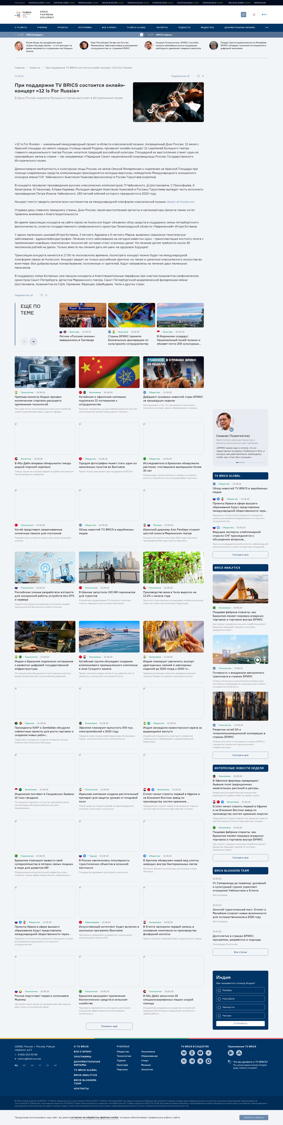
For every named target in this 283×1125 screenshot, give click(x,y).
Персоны (122, 1069)
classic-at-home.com (180, 201)
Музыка (146, 1064)
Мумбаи (227, 990)
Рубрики (123, 1046)
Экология (147, 1069)
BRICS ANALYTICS (85, 1075)
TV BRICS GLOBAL (85, 1070)
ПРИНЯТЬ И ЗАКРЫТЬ (254, 1117)
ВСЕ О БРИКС (82, 1051)
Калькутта (228, 1007)
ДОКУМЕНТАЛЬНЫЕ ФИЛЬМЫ (87, 1063)
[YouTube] (200, 1053)
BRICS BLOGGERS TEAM (85, 1082)
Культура (122, 1064)
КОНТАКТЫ (81, 1088)
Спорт (145, 1060)
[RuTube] (184, 1061)
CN (32, 1065)
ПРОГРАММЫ (82, 1056)
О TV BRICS (81, 1046)
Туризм (121, 1060)
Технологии (124, 1056)
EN (24, 1065)
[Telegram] (192, 1061)
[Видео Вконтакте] (200, 1061)
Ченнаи (226, 1015)
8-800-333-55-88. (152, 1103)
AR (55, 1065)
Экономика (148, 1051)
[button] (219, 462)
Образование (149, 1056)
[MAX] (208, 1061)
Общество (123, 1051)
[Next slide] (33, 342)
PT (40, 1065)
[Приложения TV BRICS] (231, 1053)
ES (47, 1065)
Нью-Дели (228, 998)
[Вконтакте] (184, 1053)
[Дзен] (208, 1053)
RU (16, 1065)
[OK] (192, 1053)
